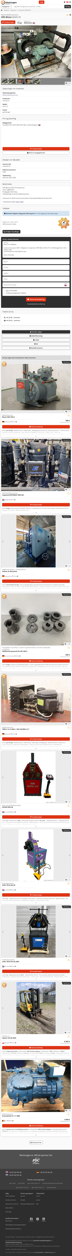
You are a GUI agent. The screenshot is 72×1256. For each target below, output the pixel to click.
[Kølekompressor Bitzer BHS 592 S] (36, 387)
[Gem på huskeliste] (67, 15)
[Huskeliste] (64, 2)
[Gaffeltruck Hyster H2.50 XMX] (36, 1008)
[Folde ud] (36, 436)
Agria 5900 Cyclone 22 (22, 1187)
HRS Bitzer (6, 101)
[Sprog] (67, 2)
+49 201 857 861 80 (15, 1172)
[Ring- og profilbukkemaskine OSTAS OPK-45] (36, 777)
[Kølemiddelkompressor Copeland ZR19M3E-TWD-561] (36, 465)
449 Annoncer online (9, 224)
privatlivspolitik (39, 1252)
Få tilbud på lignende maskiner (16, 293)
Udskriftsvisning (36, 336)
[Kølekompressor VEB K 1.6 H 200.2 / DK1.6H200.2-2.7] (36, 699)
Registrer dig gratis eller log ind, (24, 213)
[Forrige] (3, 55)
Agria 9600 (21, 1183)
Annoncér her (37, 1142)
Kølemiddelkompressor (10, 95)
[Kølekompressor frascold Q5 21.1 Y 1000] (36, 1086)
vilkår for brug (48, 1252)
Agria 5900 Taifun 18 (33, 1183)
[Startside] (1, 10)
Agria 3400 (12, 1183)
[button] (70, 2)
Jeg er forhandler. (12, 291)
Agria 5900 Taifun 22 (38, 1187)
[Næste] (69, 55)
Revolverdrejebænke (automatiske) (52, 1183)
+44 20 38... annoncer (13, 317)
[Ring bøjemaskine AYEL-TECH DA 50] (36, 855)
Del (36, 344)
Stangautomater (51, 1187)
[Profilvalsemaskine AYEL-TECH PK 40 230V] (36, 932)
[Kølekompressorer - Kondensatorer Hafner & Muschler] (36, 541)
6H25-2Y (5, 106)
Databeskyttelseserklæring (36, 304)
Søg (68, 7)
